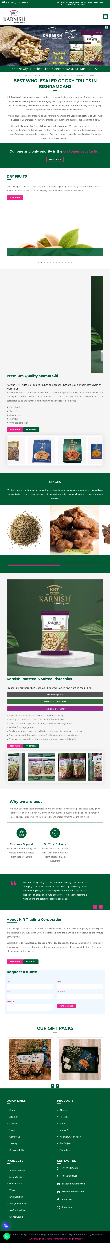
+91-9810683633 (69, 1176)
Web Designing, (36, 1239)
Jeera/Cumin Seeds (18, 1203)
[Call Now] (6, 1226)
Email (59, 982)
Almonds (64, 1110)
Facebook (67, 1199)
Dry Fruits (31, 961)
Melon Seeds (15, 1177)
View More (15, 197)
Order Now (31, 429)
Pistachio (64, 1117)
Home (12, 1110)
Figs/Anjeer (65, 1143)
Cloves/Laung (16, 1217)
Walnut (12, 1190)
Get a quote (55, 159)
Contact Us (14, 1137)
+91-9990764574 (70, 1168)
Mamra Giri (65, 1130)
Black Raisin (65, 1150)
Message (10, 1001)
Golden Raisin (16, 1184)
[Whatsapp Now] (6, 1236)
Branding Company (73, 1239)
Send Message (66, 1006)
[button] (8, 45)
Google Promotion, (54, 1239)
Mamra (63, 1124)
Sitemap (13, 1143)
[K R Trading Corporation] (14, 16)
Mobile (9, 992)
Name (9, 982)
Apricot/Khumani (17, 1170)
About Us (14, 1117)
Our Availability (16, 1150)
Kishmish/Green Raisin (70, 1137)
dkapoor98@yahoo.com (73, 1184)
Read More (15, 429)
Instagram (67, 1207)
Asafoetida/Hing (17, 1210)
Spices (12, 1130)
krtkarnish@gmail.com (73, 1192)
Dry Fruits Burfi (16, 1197)
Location (61, 992)
